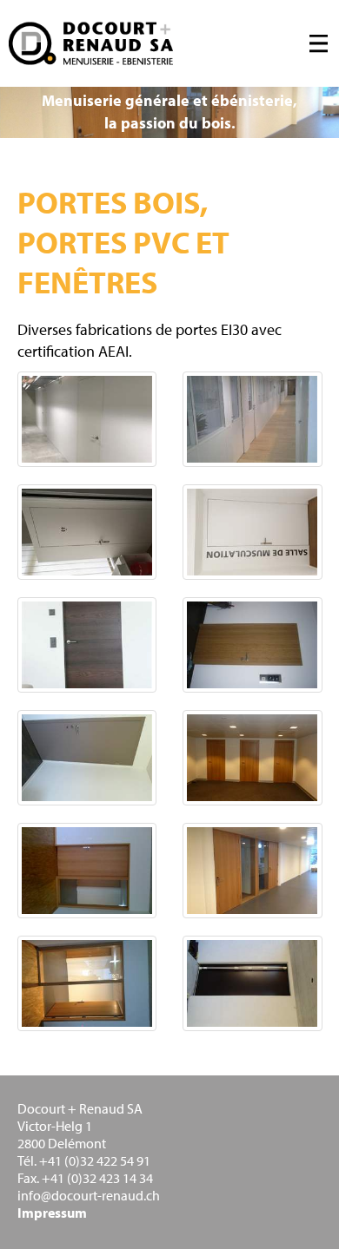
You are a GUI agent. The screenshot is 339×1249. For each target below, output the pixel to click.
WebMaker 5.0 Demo (91, 44)
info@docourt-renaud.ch (88, 1195)
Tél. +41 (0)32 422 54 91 (83, 1160)
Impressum (52, 1212)
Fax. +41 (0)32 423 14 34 (85, 1178)
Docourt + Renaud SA (80, 1108)
